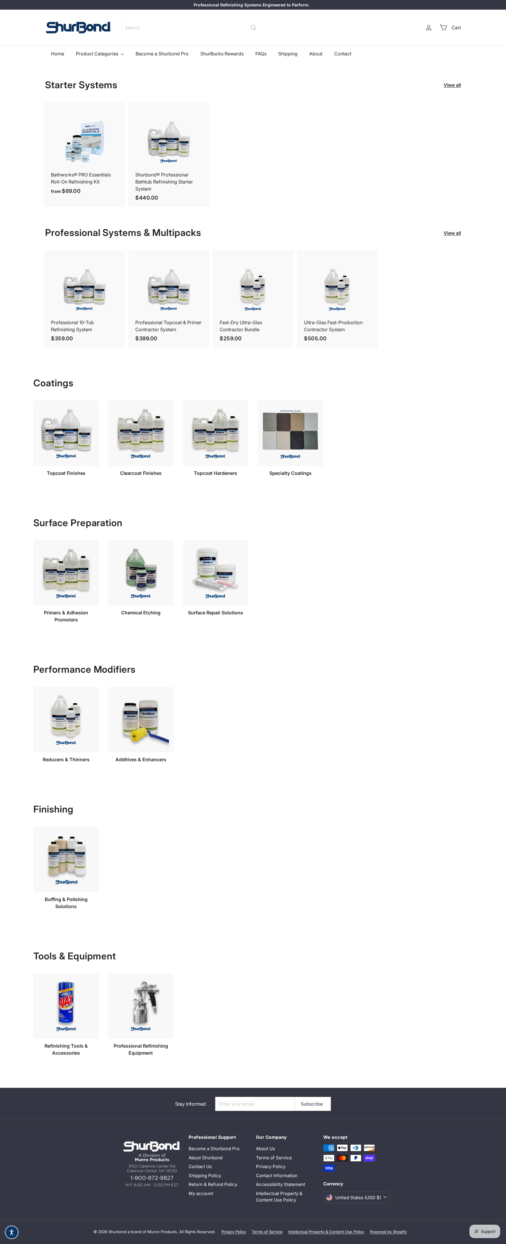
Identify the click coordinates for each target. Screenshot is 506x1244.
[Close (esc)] (341, 573)
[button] (12, 1232)
